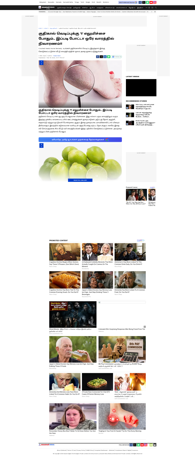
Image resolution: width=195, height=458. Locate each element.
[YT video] (151, 2)
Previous (151, 12)
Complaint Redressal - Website (104, 450)
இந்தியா (140, 7)
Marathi (98, 2)
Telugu (77, 2)
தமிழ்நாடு (76, 7)
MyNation (106, 2)
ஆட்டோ (92, 7)
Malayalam (42, 2)
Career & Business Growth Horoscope (133, 11)
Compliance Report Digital (123, 450)
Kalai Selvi (56, 56)
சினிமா (85, 7)
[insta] (154, 2)
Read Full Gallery (80, 180)
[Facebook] (140, 2)
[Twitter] (143, 2)
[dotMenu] (147, 7)
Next (154, 12)
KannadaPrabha (68, 2)
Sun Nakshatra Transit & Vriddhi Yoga (74, 11)
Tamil (82, 2)
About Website (61, 450)
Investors (135, 450)
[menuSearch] (156, 7)
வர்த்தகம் (100, 7)
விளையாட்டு (109, 7)
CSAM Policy (89, 450)
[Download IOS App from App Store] (154, 445)
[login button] (149, 7)
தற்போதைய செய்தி (64, 7)
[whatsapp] (147, 2)
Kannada (58, 2)
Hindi (93, 2)
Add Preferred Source (126, 2)
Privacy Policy (81, 450)
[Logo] (47, 7)
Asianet (46, 444)
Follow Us (118, 56)
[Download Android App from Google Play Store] (151, 445)
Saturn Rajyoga (91, 11)
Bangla (88, 2)
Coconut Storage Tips (54, 11)
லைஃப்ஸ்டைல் (121, 7)
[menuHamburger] (152, 8)
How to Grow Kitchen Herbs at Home (109, 11)
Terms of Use (71, 450)
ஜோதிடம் (132, 7)
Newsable (51, 2)
